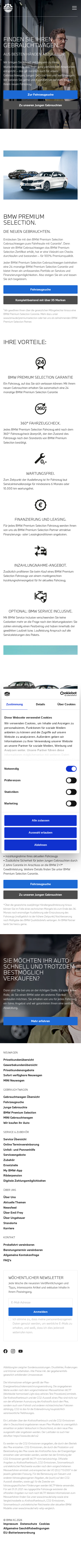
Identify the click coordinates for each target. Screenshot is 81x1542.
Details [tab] (40, 704)
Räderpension (12, 1175)
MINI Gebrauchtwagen (18, 1117)
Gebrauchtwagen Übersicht (21, 1097)
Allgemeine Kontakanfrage (21, 1255)
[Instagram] (13, 1351)
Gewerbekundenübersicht (20, 1065)
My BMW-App (12, 1170)
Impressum (10, 1524)
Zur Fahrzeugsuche (40, 94)
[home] (8, 8)
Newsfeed (10, 1207)
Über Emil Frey (13, 1212)
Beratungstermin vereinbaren (23, 1250)
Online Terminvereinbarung (21, 1144)
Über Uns (9, 1197)
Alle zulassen (40, 820)
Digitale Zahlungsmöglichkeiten (24, 1180)
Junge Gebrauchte (15, 1107)
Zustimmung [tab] (14, 704)
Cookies (44, 1524)
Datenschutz (28, 1524)
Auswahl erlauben (40, 832)
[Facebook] (5, 1351)
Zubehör (9, 1160)
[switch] (71, 780)
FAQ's (7, 1260)
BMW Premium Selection (19, 1112)
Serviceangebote (14, 1154)
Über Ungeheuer (14, 1218)
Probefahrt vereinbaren (18, 1244)
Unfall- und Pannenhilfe (19, 1149)
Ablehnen (40, 844)
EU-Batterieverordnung (19, 1532)
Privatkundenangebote (18, 1070)
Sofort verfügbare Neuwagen (22, 1075)
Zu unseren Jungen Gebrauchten (40, 105)
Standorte (10, 1223)
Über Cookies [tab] (66, 704)
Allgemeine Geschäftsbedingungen (26, 1528)
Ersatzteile (10, 1165)
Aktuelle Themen (14, 1202)
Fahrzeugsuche (40, 289)
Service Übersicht (15, 1139)
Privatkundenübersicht (18, 1059)
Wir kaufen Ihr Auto (16, 1123)
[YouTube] (20, 1351)
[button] (74, 7)
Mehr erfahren (40, 1021)
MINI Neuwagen (13, 1080)
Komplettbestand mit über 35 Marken (40, 300)
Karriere (8, 1228)
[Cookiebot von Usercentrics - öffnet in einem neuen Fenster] (60, 693)
